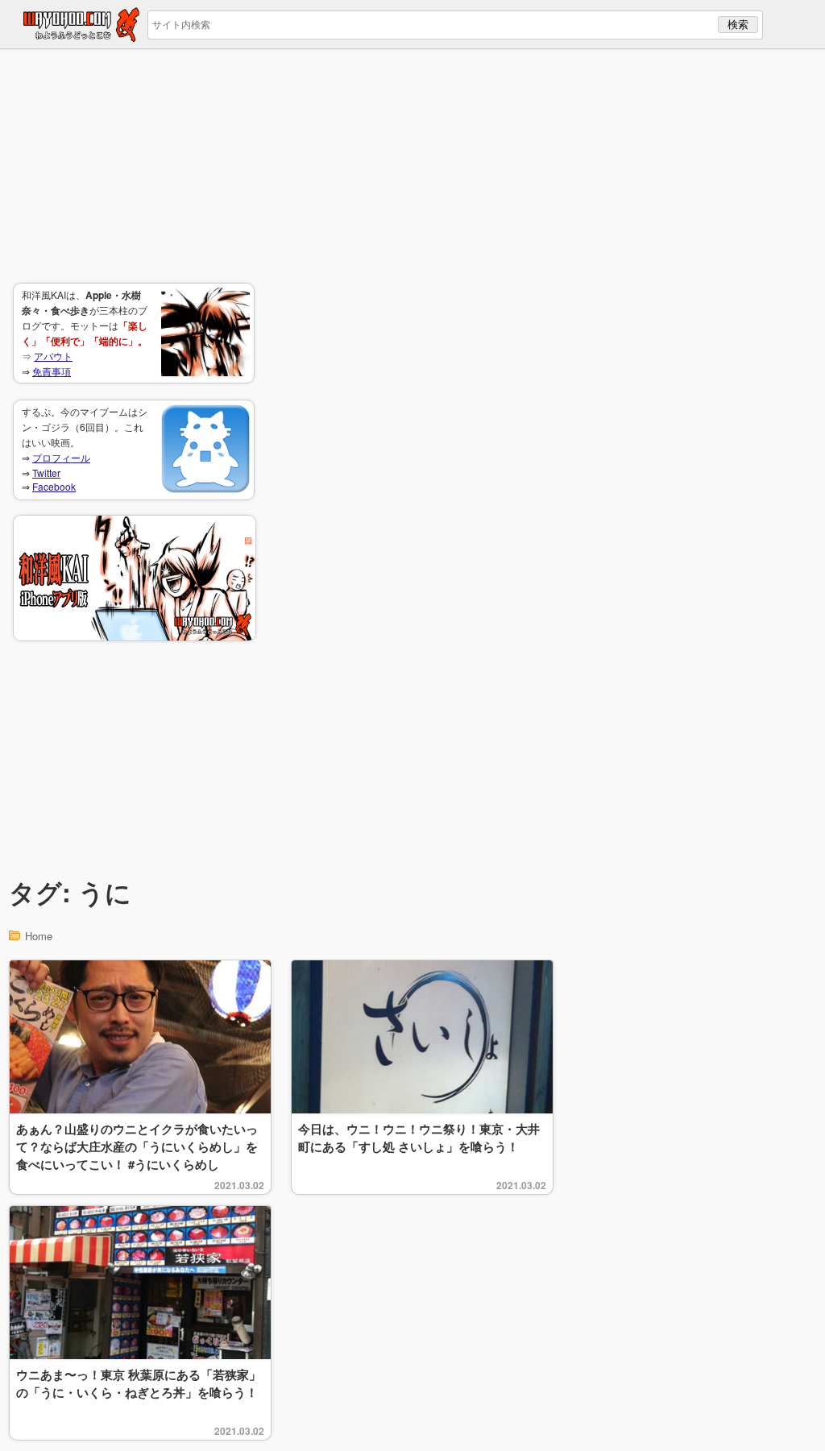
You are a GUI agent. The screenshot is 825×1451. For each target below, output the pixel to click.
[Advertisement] (134, 166)
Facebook (54, 486)
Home (38, 935)
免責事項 (51, 371)
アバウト (53, 356)
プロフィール (61, 457)
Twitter (46, 472)
